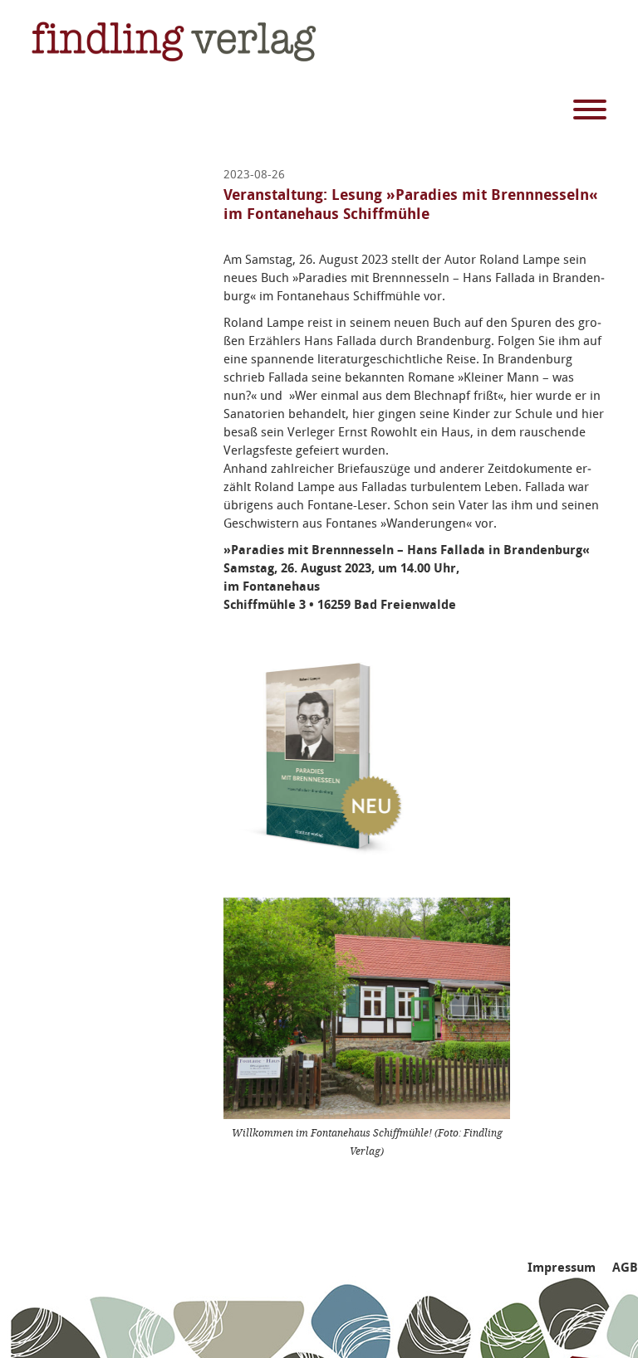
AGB (625, 1267)
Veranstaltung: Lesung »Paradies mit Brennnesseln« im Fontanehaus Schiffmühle (410, 204)
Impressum (562, 1267)
